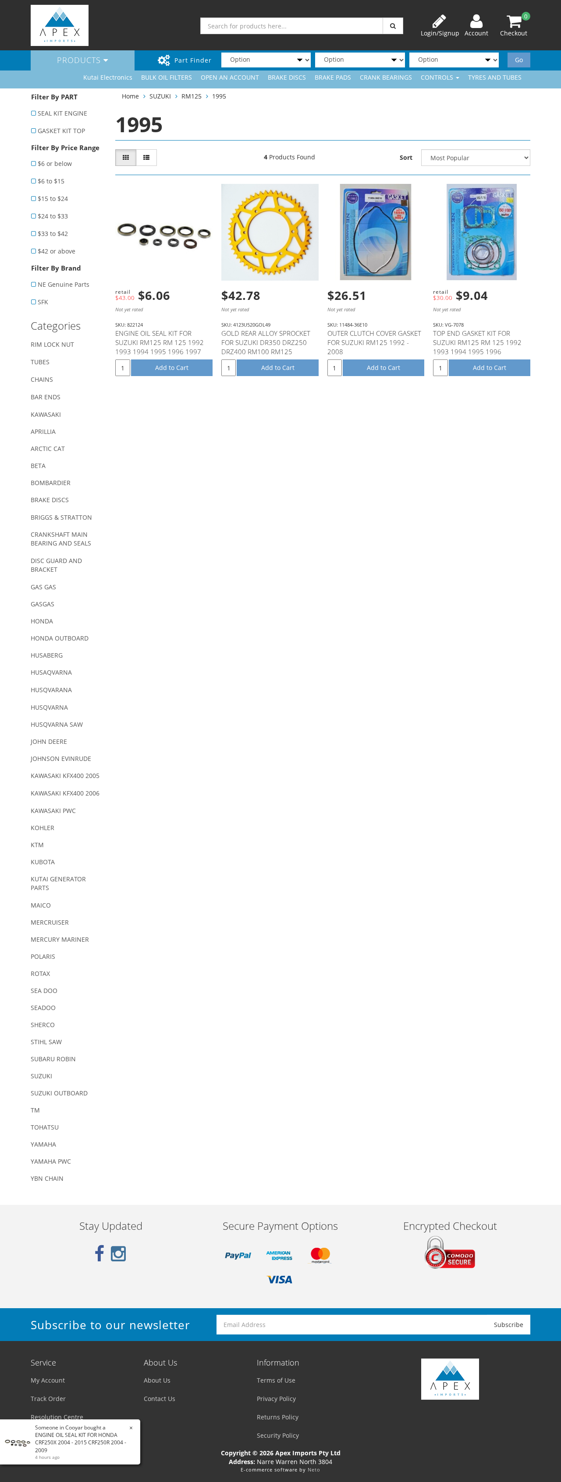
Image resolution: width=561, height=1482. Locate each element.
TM (35, 1110)
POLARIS (43, 956)
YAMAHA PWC (51, 1161)
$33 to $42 (53, 233)
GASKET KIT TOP (61, 131)
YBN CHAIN (47, 1178)
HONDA (42, 621)
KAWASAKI (46, 414)
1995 (219, 96)
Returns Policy (277, 1417)
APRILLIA (43, 431)
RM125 (191, 96)
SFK (43, 302)
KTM (37, 845)
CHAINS (42, 379)
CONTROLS (438, 77)
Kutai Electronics (107, 77)
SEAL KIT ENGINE (62, 113)
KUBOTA (43, 862)
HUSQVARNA (49, 707)
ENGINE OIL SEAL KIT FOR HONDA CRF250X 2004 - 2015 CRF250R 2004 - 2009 (80, 1442)
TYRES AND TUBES (495, 77)
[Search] (393, 26)
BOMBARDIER (51, 483)
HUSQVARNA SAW (57, 724)
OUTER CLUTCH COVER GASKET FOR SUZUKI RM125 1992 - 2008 (374, 342)
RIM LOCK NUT (52, 344)
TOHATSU (45, 1127)
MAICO (41, 905)
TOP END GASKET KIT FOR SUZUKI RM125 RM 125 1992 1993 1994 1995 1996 (477, 342)
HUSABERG (47, 655)
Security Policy (278, 1435)
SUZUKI (41, 1076)
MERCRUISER (50, 922)
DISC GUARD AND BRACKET (56, 565)
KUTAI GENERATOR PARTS (58, 883)
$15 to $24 (53, 198)
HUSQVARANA (51, 690)
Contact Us (159, 1398)
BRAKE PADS (333, 77)
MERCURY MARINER (60, 939)
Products (80, 60)
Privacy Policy (276, 1398)
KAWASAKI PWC (53, 810)
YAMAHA (43, 1144)
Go (519, 60)
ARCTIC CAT (48, 448)
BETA (38, 465)
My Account (48, 1380)
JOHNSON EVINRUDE (61, 758)
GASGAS (42, 604)
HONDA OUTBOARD (60, 638)
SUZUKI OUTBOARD (59, 1093)
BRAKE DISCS (287, 77)
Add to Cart (171, 367)
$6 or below (55, 163)
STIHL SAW (46, 1042)
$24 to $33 (53, 216)
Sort (406, 157)
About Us (157, 1380)
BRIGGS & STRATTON (61, 517)
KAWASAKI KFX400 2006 (65, 793)
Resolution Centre (57, 1417)
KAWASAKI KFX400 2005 (65, 775)
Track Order (48, 1398)
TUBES (40, 362)
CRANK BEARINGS (386, 77)
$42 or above (56, 251)
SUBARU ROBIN (53, 1059)
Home (130, 96)
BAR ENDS (45, 397)
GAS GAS (43, 587)
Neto (314, 1469)
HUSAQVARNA (51, 672)
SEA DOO (44, 990)
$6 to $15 (51, 181)
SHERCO (43, 1025)
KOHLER (42, 828)
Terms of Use (276, 1380)
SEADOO (43, 1007)
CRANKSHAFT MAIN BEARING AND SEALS (61, 538)
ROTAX (40, 973)
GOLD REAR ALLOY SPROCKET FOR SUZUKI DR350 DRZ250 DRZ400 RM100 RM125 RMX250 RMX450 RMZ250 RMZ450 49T (265, 351)
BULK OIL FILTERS (166, 77)
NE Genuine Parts (63, 284)
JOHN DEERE (49, 741)
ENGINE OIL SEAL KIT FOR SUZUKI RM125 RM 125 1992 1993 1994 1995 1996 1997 (159, 342)
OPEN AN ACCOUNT (230, 77)
